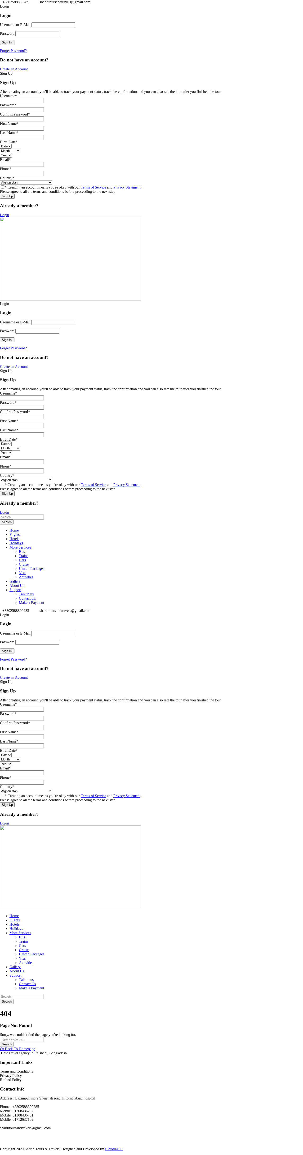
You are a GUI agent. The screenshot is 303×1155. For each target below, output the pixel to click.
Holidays (16, 543)
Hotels (14, 539)
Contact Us (27, 598)
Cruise (24, 564)
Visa (22, 573)
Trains (23, 556)
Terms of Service (93, 187)
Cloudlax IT (114, 1149)
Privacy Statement (126, 187)
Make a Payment (31, 603)
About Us (16, 586)
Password (7, 33)
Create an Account (14, 69)
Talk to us (26, 594)
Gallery (15, 581)
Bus (22, 552)
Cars (22, 560)
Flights (14, 534)
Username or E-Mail (15, 25)
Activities (26, 577)
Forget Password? (13, 51)
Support (15, 590)
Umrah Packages (31, 569)
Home (14, 530)
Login (4, 215)
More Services (20, 547)
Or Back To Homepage (17, 1049)
